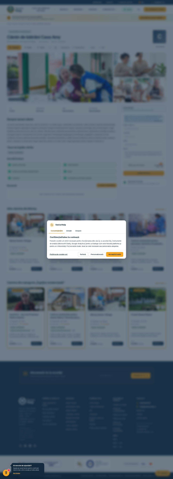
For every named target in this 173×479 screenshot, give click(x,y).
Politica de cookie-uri (58, 254)
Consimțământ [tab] (57, 231)
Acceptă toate (115, 254)
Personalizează (97, 254)
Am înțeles (16, 473)
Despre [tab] (78, 231)
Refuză (83, 254)
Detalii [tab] (69, 231)
